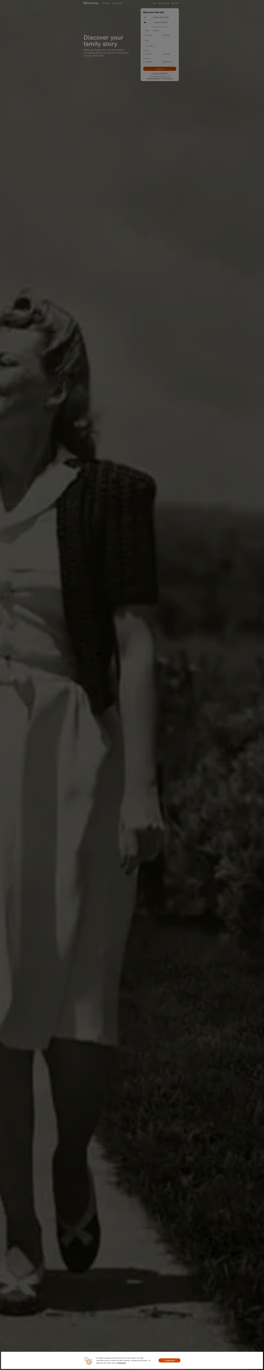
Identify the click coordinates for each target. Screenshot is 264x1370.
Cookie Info (121, 1363)
